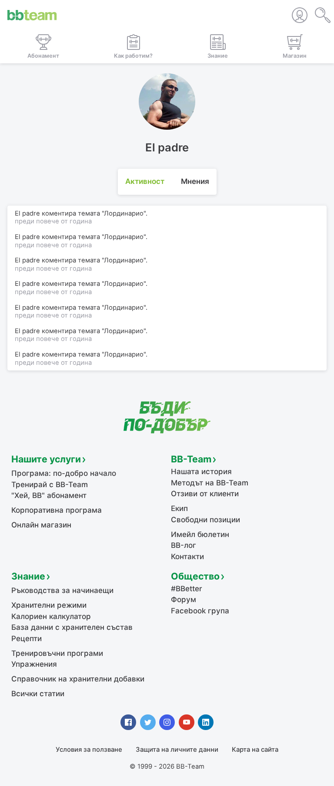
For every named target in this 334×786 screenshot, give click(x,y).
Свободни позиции (205, 519)
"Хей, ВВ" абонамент (49, 495)
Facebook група (200, 610)
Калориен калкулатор (51, 616)
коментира (59, 213)
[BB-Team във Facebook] (128, 722)
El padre (27, 213)
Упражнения (34, 664)
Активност (144, 181)
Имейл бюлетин (200, 534)
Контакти (187, 556)
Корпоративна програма (56, 510)
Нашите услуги (46, 459)
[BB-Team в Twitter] (148, 722)
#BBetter (186, 588)
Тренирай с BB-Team (49, 484)
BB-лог (183, 545)
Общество (195, 576)
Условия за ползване (89, 749)
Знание (28, 576)
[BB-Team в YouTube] (186, 722)
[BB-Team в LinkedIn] (206, 722)
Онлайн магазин (41, 525)
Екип (179, 508)
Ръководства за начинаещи (62, 590)
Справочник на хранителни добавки (77, 679)
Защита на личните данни (177, 749)
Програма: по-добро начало (63, 473)
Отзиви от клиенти (205, 493)
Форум (183, 599)
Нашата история (201, 471)
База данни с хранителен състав (72, 627)
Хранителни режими (49, 605)
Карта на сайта (255, 749)
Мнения (195, 181)
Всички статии (37, 693)
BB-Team (191, 459)
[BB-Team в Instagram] (167, 722)
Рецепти (26, 638)
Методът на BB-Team (209, 482)
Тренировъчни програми (57, 653)
